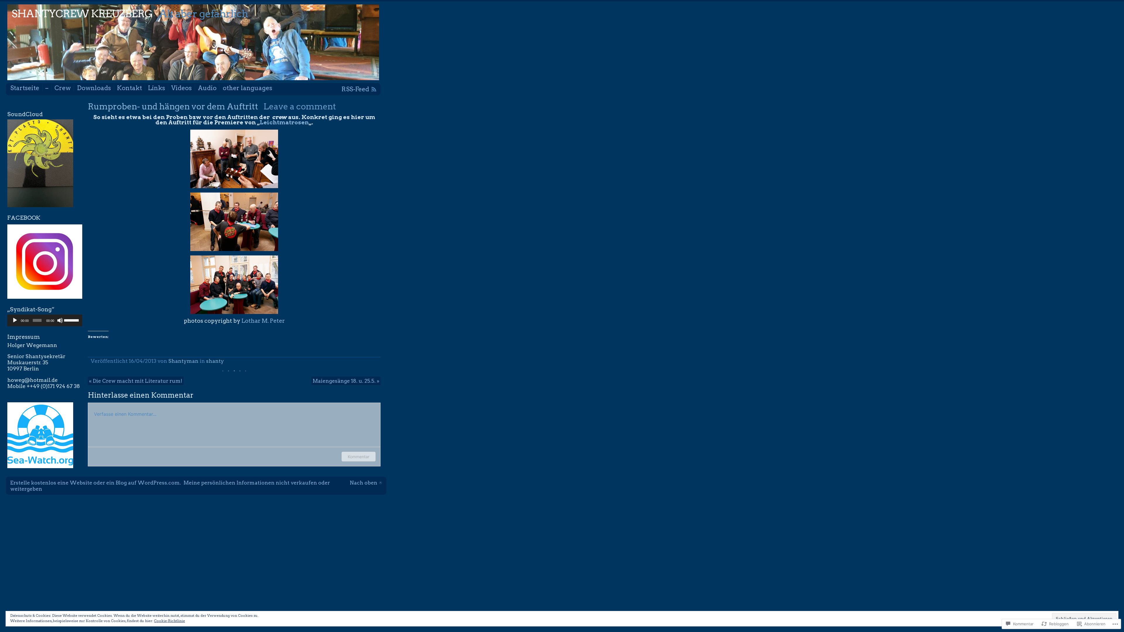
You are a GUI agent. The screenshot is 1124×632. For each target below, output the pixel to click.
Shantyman (183, 361)
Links (156, 88)
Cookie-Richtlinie (169, 621)
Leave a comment (299, 106)
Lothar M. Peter (263, 320)
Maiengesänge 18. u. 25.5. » (346, 381)
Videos (181, 88)
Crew (62, 88)
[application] (44, 320)
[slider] (71, 320)
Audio (207, 88)
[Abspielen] (15, 320)
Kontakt (129, 88)
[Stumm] (60, 320)
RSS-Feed (355, 89)
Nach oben (363, 483)
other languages (247, 88)
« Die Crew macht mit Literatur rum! (135, 381)
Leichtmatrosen (284, 122)
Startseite (24, 88)
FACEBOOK (23, 217)
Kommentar (358, 456)
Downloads (94, 88)
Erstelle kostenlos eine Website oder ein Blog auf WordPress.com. (95, 483)
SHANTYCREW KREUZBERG (82, 13)
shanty (215, 361)
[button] (234, 159)
